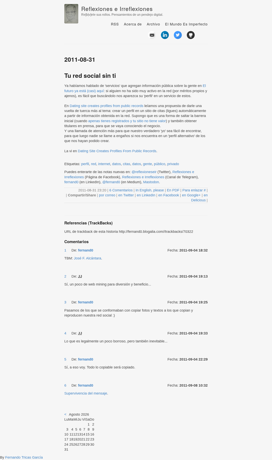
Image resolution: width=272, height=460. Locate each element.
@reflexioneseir (144, 172)
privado (173, 164)
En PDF (173, 190)
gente (147, 164)
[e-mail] (152, 37)
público (159, 164)
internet (104, 164)
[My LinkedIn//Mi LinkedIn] (165, 37)
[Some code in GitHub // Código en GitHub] (191, 37)
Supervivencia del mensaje (85, 393)
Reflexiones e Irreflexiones (117, 9)
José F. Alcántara (87, 258)
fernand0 (71, 182)
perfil (85, 164)
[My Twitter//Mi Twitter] (178, 37)
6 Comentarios (121, 190)
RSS (115, 23)
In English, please (150, 190)
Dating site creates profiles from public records (106, 106)
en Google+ (191, 195)
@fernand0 (111, 182)
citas (126, 164)
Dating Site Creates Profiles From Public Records (117, 151)
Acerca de (133, 23)
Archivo (153, 23)
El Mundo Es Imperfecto (186, 23)
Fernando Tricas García (24, 457)
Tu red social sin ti (90, 75)
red (93, 164)
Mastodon (151, 182)
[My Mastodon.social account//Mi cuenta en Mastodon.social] (204, 37)
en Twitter (126, 195)
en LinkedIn (146, 195)
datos (116, 164)
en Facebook (168, 195)
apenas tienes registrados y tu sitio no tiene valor (127, 121)
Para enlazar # (194, 190)
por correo (106, 195)
